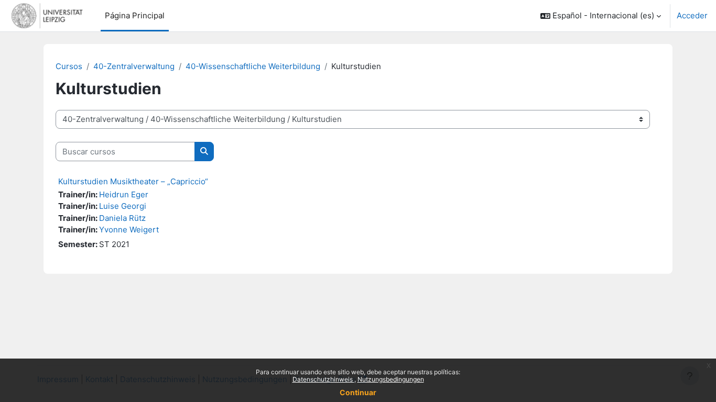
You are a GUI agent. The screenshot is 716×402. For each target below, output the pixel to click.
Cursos (69, 66)
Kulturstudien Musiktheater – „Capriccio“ (133, 181)
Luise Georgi (122, 206)
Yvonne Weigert (129, 229)
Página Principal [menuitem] (135, 15)
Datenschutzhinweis (323, 379)
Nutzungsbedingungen (390, 379)
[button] (601, 15)
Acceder (692, 15)
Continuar (358, 392)
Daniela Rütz (122, 218)
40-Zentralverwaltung (134, 66)
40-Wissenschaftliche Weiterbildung (253, 66)
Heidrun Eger (123, 194)
